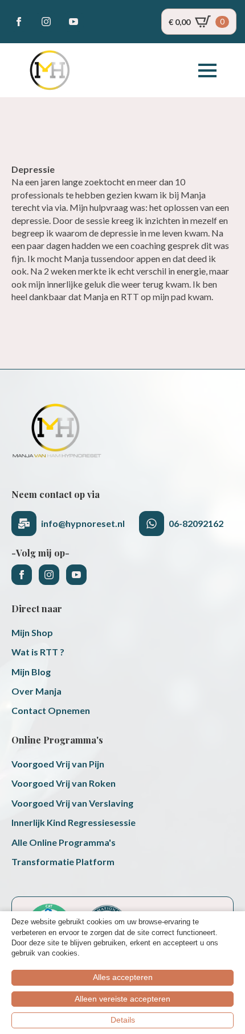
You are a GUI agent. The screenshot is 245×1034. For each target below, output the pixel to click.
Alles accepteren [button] (123, 977)
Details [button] (123, 1019)
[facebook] (19, 21)
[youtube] (73, 21)
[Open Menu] (207, 70)
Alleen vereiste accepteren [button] (122, 998)
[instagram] (46, 21)
